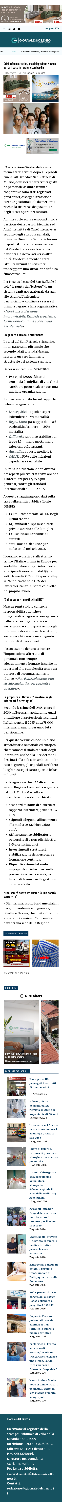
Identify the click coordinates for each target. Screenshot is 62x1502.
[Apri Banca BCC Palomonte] (21, 1032)
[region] (31, 1032)
